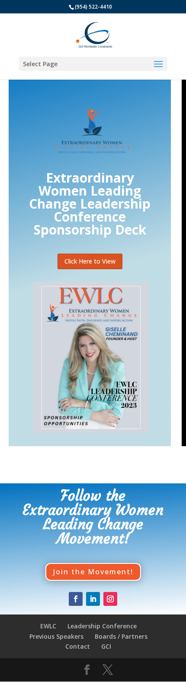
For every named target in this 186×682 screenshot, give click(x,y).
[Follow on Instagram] (110, 599)
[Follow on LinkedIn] (93, 599)
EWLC (48, 626)
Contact (77, 646)
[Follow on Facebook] (76, 599)
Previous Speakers (56, 636)
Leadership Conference (102, 626)
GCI (106, 646)
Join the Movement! (93, 571)
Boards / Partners (121, 636)
